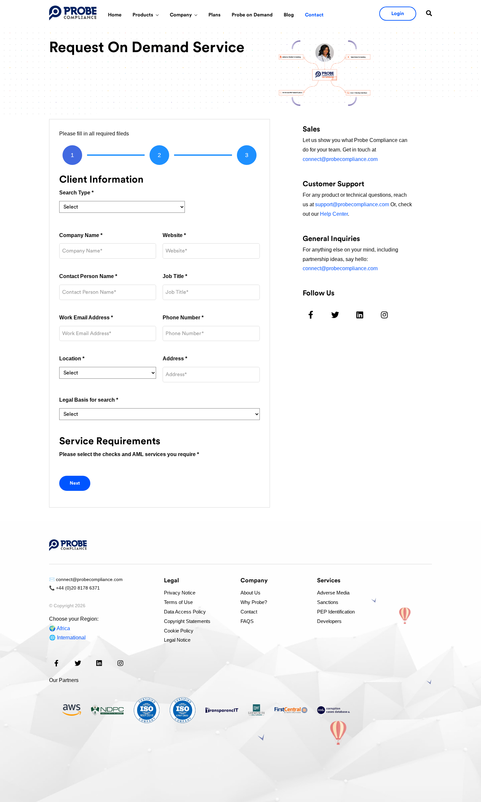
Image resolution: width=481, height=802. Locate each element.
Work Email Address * (86, 317)
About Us (250, 592)
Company (181, 14)
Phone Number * (183, 317)
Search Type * (76, 192)
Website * (174, 235)
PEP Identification (336, 611)
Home (114, 14)
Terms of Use (178, 602)
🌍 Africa (59, 628)
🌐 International (67, 637)
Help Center (334, 214)
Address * (175, 358)
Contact (314, 14)
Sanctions (327, 602)
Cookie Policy (178, 630)
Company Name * (80, 235)
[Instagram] (384, 315)
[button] (397, 14)
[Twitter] (335, 315)
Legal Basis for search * (88, 400)
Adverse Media (333, 592)
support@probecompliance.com (352, 204)
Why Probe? (253, 602)
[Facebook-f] (311, 315)
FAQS (247, 621)
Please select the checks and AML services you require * (129, 454)
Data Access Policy (185, 611)
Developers (329, 621)
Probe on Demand (252, 14)
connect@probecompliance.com (340, 159)
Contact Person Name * (88, 276)
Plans (214, 14)
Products (143, 14)
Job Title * (175, 276)
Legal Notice (177, 640)
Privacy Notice (179, 592)
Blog (289, 14)
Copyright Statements (187, 621)
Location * (71, 358)
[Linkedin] (360, 315)
